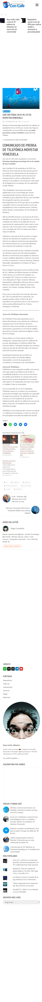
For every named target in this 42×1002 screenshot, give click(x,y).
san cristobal (27, 486)
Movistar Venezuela (11, 486)
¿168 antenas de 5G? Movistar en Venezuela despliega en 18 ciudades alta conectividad (25, 849)
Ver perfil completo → (11, 758)
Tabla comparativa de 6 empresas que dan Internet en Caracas (25, 884)
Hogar (5, 694)
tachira (8, 489)
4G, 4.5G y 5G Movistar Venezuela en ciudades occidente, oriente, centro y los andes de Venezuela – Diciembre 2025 (27, 450)
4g (6, 482)
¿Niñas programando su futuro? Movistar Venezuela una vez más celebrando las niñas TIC (22, 840)
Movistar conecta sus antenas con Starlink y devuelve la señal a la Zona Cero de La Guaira (23, 810)
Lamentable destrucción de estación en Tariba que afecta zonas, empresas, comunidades (10, 449)
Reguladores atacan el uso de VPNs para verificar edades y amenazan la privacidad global (34, 25)
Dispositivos (7, 680)
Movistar (6, 111)
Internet (6, 690)
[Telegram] (17, 669)
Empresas (6, 697)
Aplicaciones (7, 687)
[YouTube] (21, 669)
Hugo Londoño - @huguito (11, 745)
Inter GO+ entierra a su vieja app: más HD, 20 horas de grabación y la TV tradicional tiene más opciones (26, 862)
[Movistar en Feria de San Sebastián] (11, 468)
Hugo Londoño (24, 122)
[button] (5, 14)
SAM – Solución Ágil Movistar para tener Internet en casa (19, 499)
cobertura (16, 482)
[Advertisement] (21, 64)
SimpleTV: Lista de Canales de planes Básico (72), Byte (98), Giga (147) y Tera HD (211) (25, 870)
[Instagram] (9, 669)
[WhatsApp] (5, 669)
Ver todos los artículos (13, 546)
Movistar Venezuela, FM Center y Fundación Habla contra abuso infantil (18, 510)
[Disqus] (21, 579)
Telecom (6, 684)
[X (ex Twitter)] (13, 669)
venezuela (19, 489)
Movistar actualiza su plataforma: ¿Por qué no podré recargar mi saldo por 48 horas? (24, 830)
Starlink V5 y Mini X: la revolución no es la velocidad (25, 890)
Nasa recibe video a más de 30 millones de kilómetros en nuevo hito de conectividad (13, 25)
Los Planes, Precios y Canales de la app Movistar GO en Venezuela (25, 878)
